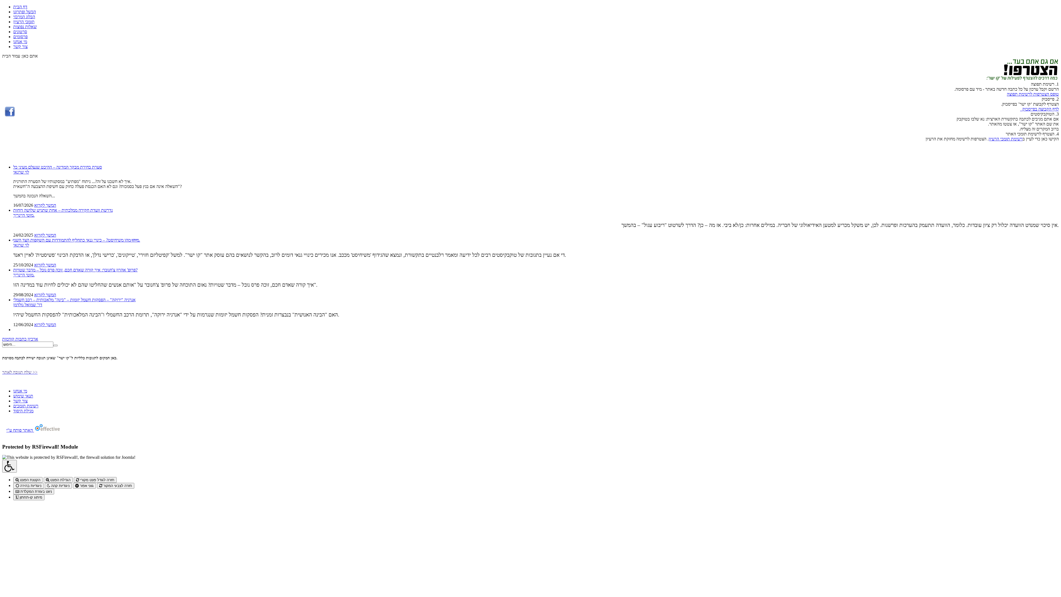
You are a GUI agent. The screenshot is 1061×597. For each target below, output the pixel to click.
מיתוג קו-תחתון (30, 497)
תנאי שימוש (23, 396)
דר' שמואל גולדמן (27, 304)
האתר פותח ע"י (20, 430)
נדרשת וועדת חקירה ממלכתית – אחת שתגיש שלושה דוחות (63, 210)
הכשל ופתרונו (24, 11)
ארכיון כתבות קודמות (20, 339)
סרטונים (20, 31)
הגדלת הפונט (59, 480)
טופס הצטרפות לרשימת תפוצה (1033, 94)
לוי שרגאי (21, 172)
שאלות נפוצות (25, 26)
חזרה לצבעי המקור (117, 486)
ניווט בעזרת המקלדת (35, 491)
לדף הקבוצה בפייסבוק (1039, 109)
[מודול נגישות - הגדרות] (9, 466)
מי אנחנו (20, 41)
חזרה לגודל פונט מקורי (96, 480)
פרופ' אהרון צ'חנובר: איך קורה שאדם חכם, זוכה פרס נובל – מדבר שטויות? (75, 270)
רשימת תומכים (25, 406)
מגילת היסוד (23, 411)
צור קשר (20, 46)
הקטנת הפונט (29, 480)
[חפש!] (55, 345)
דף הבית (20, 6)
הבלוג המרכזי (24, 16)
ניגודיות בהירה (30, 486)
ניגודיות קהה (60, 486)
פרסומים (20, 36)
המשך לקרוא (45, 205)
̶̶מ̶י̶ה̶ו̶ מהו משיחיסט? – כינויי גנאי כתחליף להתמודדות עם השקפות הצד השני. (76, 240)
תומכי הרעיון (24, 21)
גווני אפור (86, 486)
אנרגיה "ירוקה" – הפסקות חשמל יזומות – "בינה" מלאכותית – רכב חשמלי (74, 299)
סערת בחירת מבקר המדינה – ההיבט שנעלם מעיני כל (57, 167)
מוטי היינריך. (24, 215)
